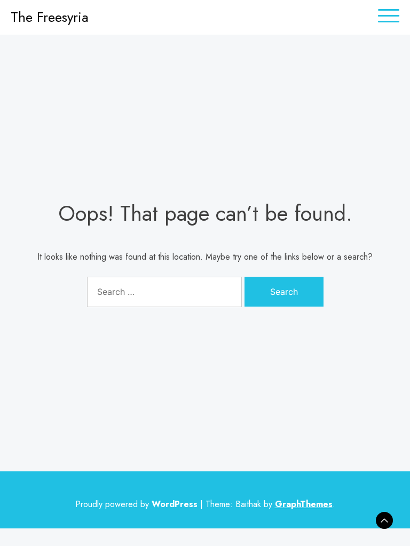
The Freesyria (50, 17)
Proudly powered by (136, 504)
